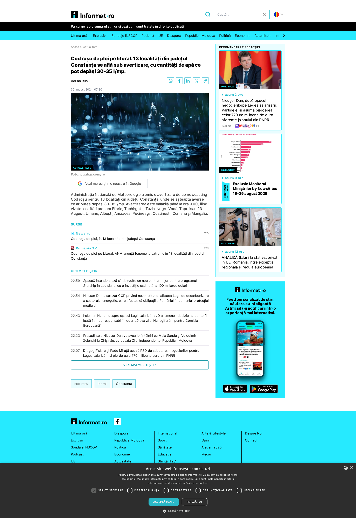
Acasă (75, 47)
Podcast (148, 36)
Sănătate (165, 447)
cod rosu (81, 384)
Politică (225, 36)
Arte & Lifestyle (213, 433)
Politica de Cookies (196, 483)
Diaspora (174, 36)
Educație (164, 454)
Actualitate (262, 36)
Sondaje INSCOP (124, 36)
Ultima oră (79, 36)
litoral (102, 384)
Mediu (206, 454)
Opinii (205, 440)
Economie (242, 36)
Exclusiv (99, 36)
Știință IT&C (167, 461)
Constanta (124, 384)
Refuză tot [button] (195, 502)
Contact (251, 440)
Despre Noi (253, 433)
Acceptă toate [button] (163, 502)
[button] (178, 511)
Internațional (167, 433)
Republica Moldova (200, 36)
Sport (162, 440)
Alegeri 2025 (211, 447)
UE (160, 36)
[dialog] (178, 490)
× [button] (351, 467)
